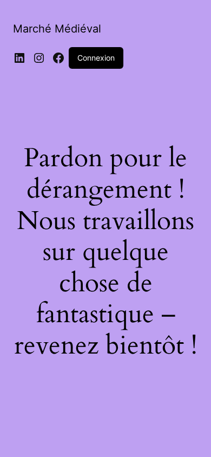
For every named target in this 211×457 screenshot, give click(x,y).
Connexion (96, 57)
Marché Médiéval (57, 28)
